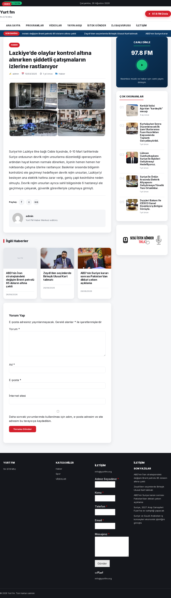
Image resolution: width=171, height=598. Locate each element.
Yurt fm (7, 12)
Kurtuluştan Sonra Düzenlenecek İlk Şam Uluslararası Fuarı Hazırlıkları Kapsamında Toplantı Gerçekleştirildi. (150, 132)
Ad (12, 364)
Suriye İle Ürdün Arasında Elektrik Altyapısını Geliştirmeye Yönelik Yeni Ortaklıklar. (152, 182)
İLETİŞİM (141, 25)
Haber (14, 45)
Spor (58, 473)
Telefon (101, 506)
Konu (99, 492)
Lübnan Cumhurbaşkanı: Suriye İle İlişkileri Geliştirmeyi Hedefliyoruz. (150, 159)
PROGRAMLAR (35, 25)
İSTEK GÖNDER (96, 25)
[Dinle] (142, 65)
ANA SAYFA (13, 25)
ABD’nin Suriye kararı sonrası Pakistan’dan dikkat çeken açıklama (94, 278)
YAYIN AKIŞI (74, 25)
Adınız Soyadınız (107, 479)
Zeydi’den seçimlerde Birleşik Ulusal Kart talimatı (108, 33)
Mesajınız (102, 534)
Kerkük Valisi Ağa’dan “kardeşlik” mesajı (151, 108)
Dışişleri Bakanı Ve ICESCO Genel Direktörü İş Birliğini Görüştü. (151, 204)
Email (99, 520)
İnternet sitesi (17, 395)
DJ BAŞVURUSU (121, 25)
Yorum (14, 329)
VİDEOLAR (55, 25)
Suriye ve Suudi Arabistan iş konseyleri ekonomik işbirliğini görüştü (149, 519)
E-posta (15, 380)
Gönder (102, 563)
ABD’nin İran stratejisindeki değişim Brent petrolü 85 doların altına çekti (20, 279)
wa (36, 202)
